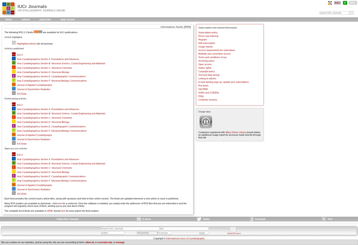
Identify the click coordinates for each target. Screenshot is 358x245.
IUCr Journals (32, 6)
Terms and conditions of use (212, 57)
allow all (89, 242)
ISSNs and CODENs (208, 92)
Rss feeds (203, 85)
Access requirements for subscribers (216, 50)
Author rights (204, 68)
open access (67, 19)
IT (345, 2)
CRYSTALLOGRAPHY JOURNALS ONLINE (41, 10)
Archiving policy (206, 61)
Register (202, 39)
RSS (330, 219)
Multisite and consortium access (214, 53)
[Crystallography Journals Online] (330, 3)
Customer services (207, 99)
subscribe (45, 19)
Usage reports (205, 46)
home (9, 19)
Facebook (260, 219)
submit (26, 19)
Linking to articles (207, 78)
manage (120, 242)
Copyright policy (206, 71)
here (59, 203)
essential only (105, 242)
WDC (353, 2)
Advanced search (234, 233)
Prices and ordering (208, 36)
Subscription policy (208, 32)
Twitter (206, 219)
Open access (205, 64)
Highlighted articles (26, 43)
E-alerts (147, 219)
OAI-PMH (203, 89)
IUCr (337, 2)
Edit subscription (206, 43)
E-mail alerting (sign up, (210, 82)
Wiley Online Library (235, 132)
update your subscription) (236, 82)
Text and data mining (208, 75)
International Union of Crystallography (185, 238)
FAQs (201, 96)
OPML (50, 211)
